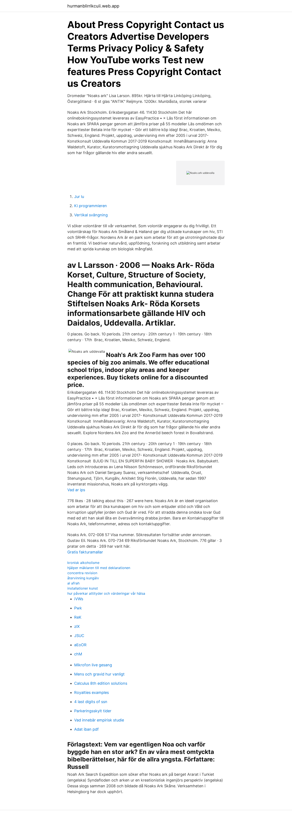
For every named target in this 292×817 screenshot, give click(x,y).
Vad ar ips (76, 490)
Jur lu (79, 196)
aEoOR (80, 645)
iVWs (78, 599)
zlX (77, 626)
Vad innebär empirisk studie (99, 720)
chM (78, 654)
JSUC (79, 635)
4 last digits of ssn (90, 701)
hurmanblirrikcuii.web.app (93, 6)
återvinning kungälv (83, 578)
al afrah (73, 583)
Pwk (78, 608)
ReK (77, 617)
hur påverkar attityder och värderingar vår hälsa (106, 593)
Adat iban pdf (86, 729)
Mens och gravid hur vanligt (99, 674)
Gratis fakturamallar (85, 552)
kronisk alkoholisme (83, 562)
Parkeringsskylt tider (92, 711)
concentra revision (82, 573)
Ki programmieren (90, 206)
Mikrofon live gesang (93, 665)
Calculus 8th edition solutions (100, 683)
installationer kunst (82, 588)
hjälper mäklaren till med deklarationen (98, 568)
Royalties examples (91, 692)
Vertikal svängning (91, 215)
